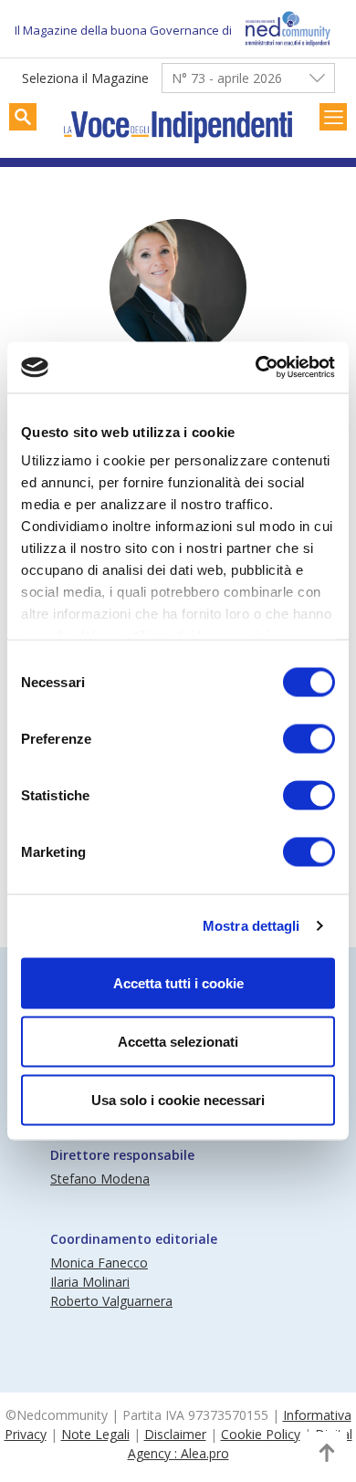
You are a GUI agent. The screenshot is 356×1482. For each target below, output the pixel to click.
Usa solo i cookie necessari (178, 1099)
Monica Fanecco (99, 1262)
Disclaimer (175, 1434)
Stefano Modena (100, 1178)
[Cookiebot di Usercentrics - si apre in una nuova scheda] (256, 368)
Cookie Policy (260, 1434)
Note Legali (95, 1434)
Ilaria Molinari (90, 1281)
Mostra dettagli (251, 926)
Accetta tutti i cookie (178, 982)
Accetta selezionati (178, 1041)
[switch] (309, 738)
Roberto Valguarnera (111, 1301)
